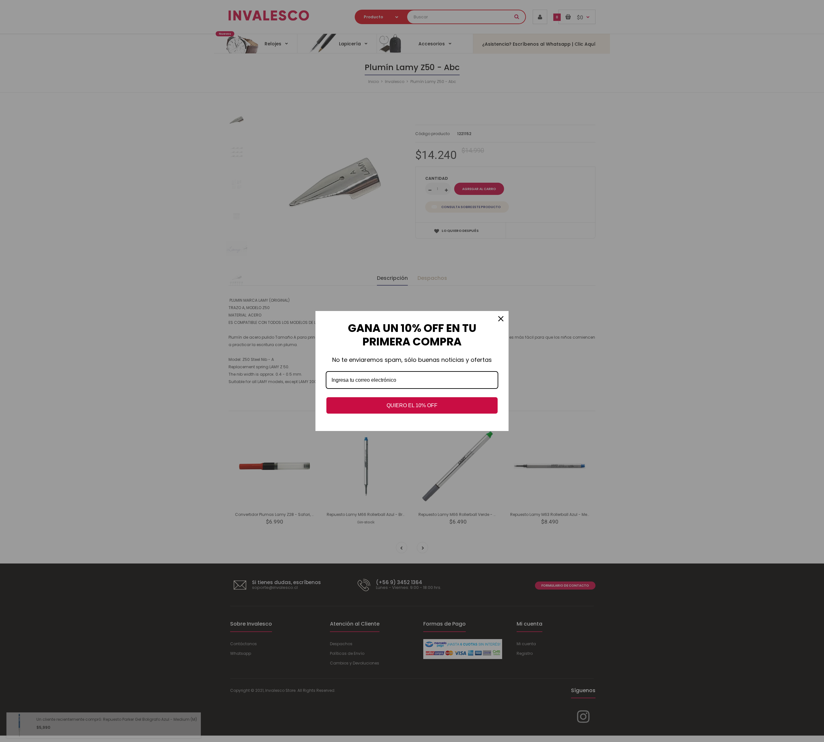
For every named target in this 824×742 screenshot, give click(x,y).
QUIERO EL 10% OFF (412, 405)
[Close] (501, 318)
